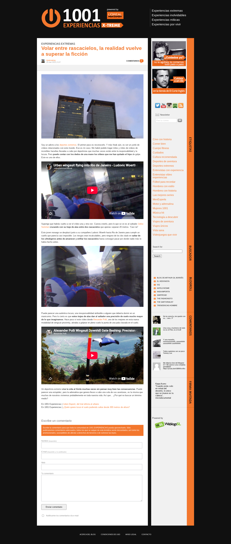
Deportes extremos (163, 165)
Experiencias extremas (167, 10)
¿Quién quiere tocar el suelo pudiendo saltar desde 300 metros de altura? (96, 407)
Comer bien (159, 143)
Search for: (158, 247)
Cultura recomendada (165, 157)
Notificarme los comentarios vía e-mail (62, 516)
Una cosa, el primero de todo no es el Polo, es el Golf (174, 329)
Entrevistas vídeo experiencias (162, 176)
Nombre (49, 441)
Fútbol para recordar (164, 181)
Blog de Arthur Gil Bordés (170, 278)
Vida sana (158, 230)
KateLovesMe (163, 288)
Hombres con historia (164, 190)
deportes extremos (68, 145)
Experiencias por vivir (166, 24)
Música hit (158, 212)
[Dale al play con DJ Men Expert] (175, 105)
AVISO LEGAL (130, 534)
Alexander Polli (100, 319)
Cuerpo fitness (161, 148)
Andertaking (50, 60)
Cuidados (158, 152)
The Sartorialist (165, 302)
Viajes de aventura (163, 221)
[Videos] (163, 105)
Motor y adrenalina (163, 204)
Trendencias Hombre (167, 305)
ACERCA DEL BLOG (88, 534)
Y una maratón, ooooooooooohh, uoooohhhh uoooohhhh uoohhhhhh (174, 341)
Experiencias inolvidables (169, 15)
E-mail (53, 452)
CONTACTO (146, 534)
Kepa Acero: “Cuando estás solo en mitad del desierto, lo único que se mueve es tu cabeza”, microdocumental (164, 391)
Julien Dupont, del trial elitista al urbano (81, 404)
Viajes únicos (160, 226)
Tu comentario (47, 473)
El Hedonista (163, 281)
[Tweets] (157, 105)
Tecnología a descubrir (165, 217)
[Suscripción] (180, 105)
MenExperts (159, 199)
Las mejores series (163, 195)
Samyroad (162, 295)
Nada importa (163, 292)
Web (43, 463)
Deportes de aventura (165, 161)
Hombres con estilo (163, 186)
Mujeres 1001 (160, 208)
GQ (158, 285)
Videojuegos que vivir (165, 234)
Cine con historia (162, 139)
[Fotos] (169, 105)
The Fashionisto (165, 298)
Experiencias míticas (166, 19)
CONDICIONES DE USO (110, 534)
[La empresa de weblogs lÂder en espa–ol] (167, 431)
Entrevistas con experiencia (168, 170)
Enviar (180, 120)
